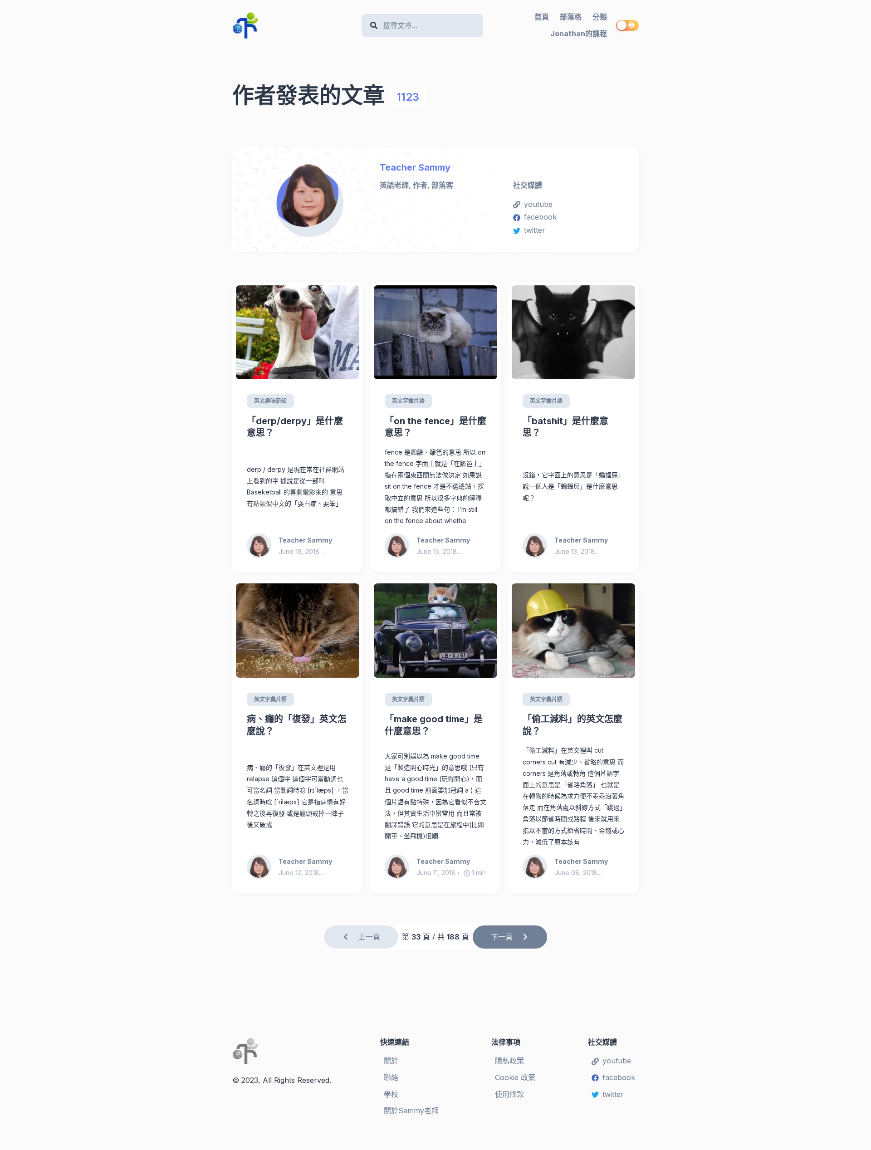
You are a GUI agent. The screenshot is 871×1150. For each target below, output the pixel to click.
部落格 (571, 16)
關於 (391, 1060)
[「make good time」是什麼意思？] (435, 630)
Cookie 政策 (515, 1077)
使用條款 (509, 1094)
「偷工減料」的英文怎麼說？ (572, 725)
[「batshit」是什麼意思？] (573, 332)
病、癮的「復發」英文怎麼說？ (297, 725)
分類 (599, 16)
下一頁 (502, 936)
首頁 (541, 16)
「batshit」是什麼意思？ (565, 427)
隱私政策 (509, 1060)
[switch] (627, 25)
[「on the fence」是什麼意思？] (435, 332)
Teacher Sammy (415, 167)
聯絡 (391, 1077)
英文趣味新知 (270, 400)
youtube (538, 204)
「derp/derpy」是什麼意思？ (295, 427)
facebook (540, 216)
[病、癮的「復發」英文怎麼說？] (297, 630)
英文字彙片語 (408, 400)
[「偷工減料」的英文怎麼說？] (573, 630)
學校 (391, 1094)
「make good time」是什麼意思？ (434, 725)
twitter (534, 230)
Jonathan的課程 (578, 33)
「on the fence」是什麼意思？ (435, 427)
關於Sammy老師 (411, 1110)
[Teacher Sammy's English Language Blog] (293, 25)
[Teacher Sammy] (309, 195)
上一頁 (369, 936)
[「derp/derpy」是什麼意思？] (297, 332)
